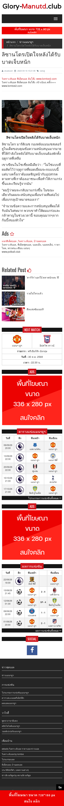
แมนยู (42, 70)
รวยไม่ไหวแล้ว (35, 293)
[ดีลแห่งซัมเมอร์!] (14, 314)
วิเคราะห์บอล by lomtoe (13, 753)
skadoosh (8, 70)
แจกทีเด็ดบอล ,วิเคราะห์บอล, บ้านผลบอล (24, 241)
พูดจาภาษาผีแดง (10, 720)
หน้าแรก (10, 42)
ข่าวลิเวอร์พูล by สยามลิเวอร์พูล (16, 775)
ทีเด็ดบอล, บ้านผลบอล (12, 764)
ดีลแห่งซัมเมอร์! (35, 309)
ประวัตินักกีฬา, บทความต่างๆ (15, 769)
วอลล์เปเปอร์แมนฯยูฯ (11, 731)
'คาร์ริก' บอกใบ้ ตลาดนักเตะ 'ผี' (43, 277)
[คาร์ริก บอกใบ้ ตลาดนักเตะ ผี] (14, 283)
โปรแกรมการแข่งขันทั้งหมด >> (44, 498)
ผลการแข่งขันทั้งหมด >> (48, 630)
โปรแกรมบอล (8, 759)
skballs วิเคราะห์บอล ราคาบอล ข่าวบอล (20, 748)
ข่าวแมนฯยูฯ (26, 42)
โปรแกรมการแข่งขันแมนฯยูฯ (15, 692)
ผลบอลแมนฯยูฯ (9, 703)
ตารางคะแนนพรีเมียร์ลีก (13, 697)
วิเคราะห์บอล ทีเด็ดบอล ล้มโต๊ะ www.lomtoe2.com (29, 78)
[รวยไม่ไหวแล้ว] (14, 299)
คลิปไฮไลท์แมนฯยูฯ (11, 725)
